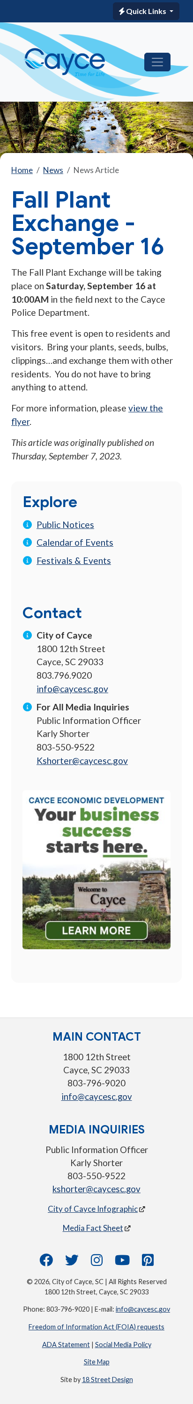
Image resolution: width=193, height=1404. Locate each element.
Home (22, 170)
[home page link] (64, 62)
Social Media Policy (123, 1344)
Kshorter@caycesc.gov (82, 760)
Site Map (97, 1362)
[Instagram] (97, 1262)
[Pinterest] (148, 1262)
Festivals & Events (74, 560)
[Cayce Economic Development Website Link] (96, 868)
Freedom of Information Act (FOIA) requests (96, 1327)
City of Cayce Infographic (93, 1209)
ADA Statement (66, 1344)
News (53, 170)
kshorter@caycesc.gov (96, 1189)
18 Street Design (107, 1379)
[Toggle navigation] (157, 62)
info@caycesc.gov (72, 688)
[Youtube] (122, 1262)
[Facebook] (46, 1262)
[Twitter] (72, 1262)
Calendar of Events (75, 542)
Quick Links (146, 11)
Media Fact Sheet (93, 1228)
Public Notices (65, 524)
